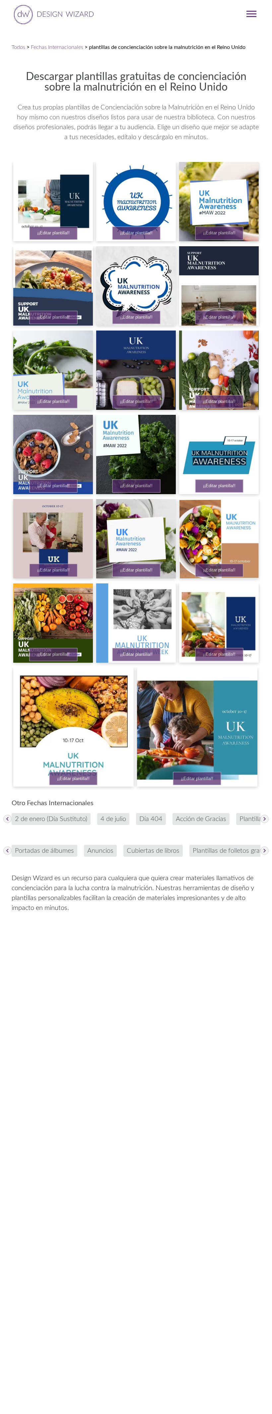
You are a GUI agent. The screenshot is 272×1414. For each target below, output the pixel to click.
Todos (18, 47)
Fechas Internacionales (57, 47)
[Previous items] (7, 819)
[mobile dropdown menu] (251, 14)
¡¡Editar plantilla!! (53, 233)
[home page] (53, 13)
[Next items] (264, 819)
